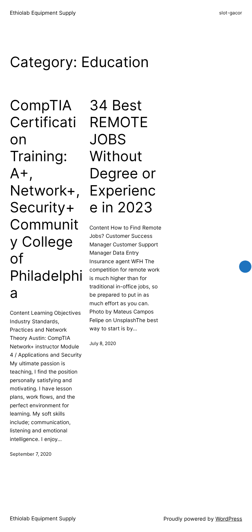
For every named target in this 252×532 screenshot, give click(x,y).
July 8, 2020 (102, 343)
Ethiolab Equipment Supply (43, 13)
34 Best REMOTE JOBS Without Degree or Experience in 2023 (122, 156)
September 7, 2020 (30, 454)
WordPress (228, 518)
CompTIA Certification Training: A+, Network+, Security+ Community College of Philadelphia (46, 199)
